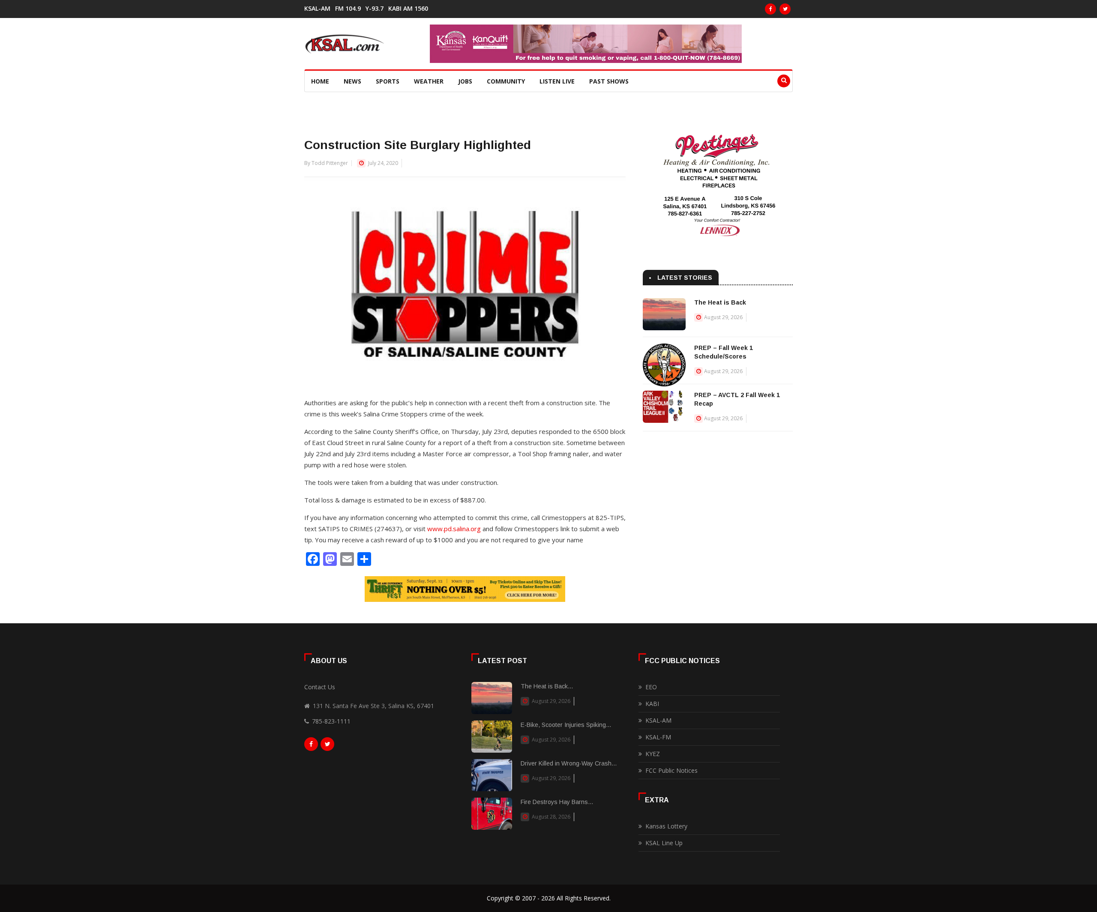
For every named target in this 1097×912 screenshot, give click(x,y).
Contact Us (319, 687)
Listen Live (557, 81)
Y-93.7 (375, 8)
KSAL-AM (317, 8)
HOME (320, 81)
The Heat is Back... (547, 686)
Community (506, 81)
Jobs (465, 81)
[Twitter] (785, 9)
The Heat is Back (720, 302)
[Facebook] (770, 9)
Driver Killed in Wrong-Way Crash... (569, 763)
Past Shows (609, 81)
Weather (429, 81)
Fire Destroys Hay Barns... (557, 801)
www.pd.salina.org (454, 528)
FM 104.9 (348, 8)
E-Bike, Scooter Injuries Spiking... (566, 724)
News (352, 81)
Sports (387, 81)
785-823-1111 (331, 721)
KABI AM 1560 (408, 8)
